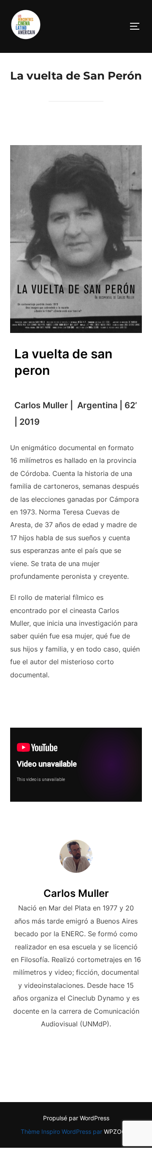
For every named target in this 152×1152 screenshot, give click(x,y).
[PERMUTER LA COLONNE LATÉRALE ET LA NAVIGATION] (137, 26)
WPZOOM (117, 1131)
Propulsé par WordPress (76, 1118)
